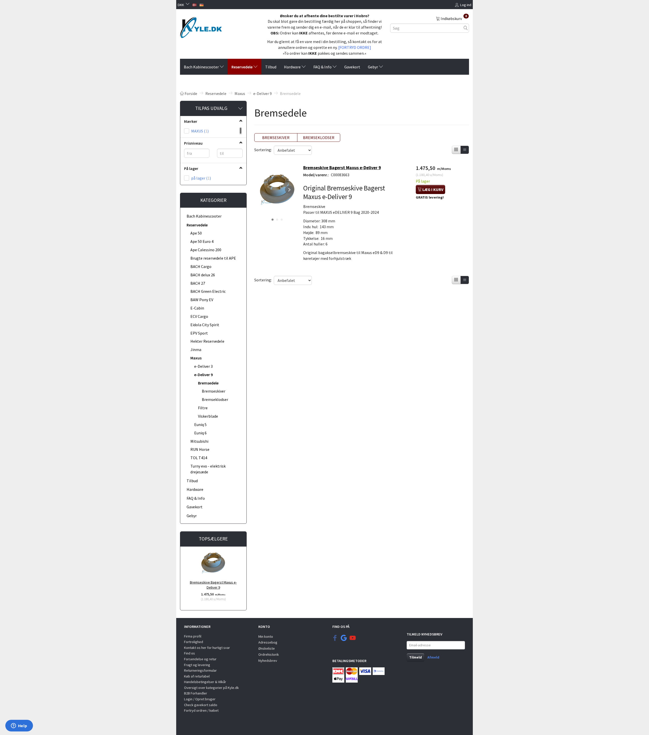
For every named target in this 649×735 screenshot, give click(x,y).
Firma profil (192, 636)
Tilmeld (415, 657)
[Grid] (456, 150)
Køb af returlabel (197, 676)
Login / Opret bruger (199, 699)
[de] (201, 4)
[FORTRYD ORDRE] (354, 47)
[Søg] (466, 28)
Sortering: (263, 149)
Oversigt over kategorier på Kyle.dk (211, 687)
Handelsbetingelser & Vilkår (205, 682)
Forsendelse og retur (200, 659)
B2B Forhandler (195, 693)
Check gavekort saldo (200, 705)
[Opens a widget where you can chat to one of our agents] (19, 726)
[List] (464, 150)
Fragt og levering (197, 665)
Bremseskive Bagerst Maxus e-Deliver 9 (213, 585)
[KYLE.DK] (201, 26)
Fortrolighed (193, 642)
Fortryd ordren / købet (201, 710)
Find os (189, 653)
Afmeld (433, 657)
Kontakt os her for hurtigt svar (207, 647)
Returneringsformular (200, 670)
